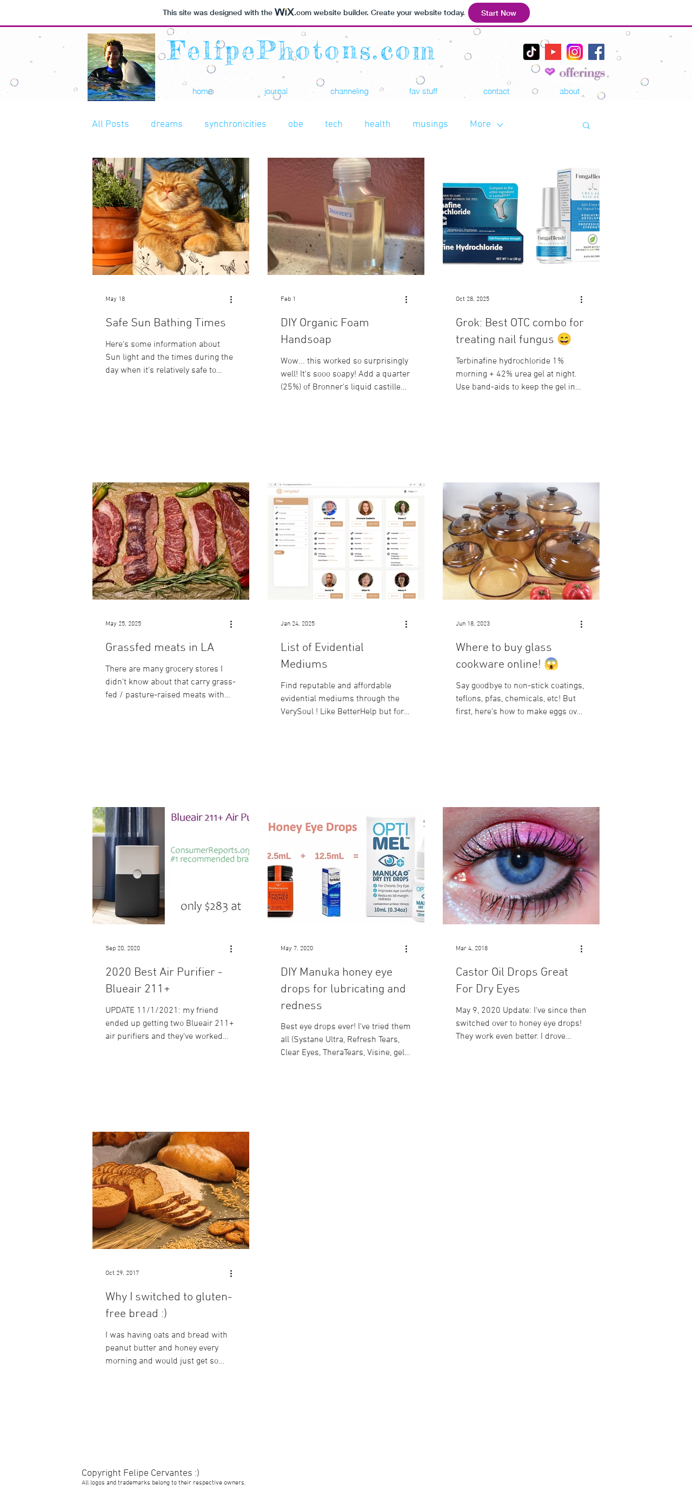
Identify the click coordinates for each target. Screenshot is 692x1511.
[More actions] (234, 299)
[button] (423, 91)
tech (334, 124)
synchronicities (235, 124)
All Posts (110, 124)
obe (295, 124)
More (480, 124)
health (377, 124)
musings (430, 124)
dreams (167, 124)
